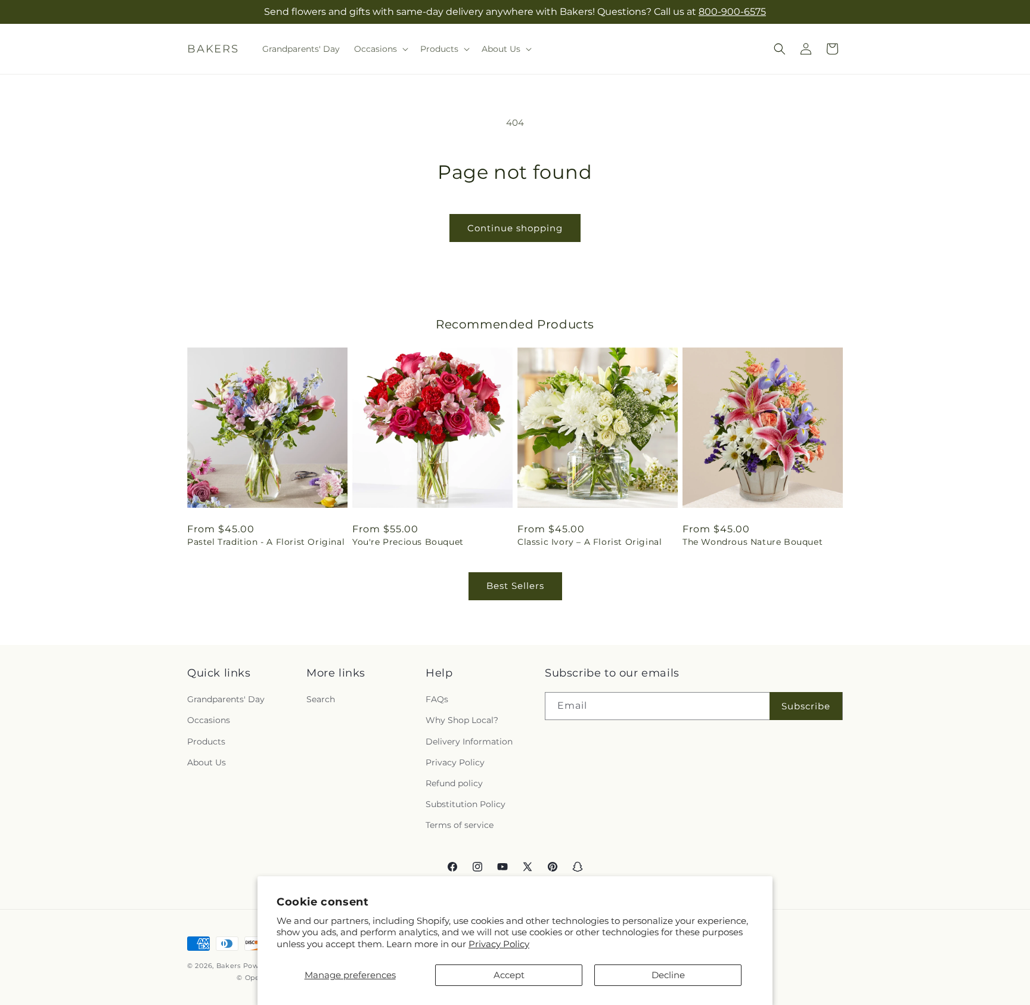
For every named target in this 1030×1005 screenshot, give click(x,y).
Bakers (228, 965)
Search (320, 699)
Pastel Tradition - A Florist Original (266, 541)
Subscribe (805, 706)
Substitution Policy (465, 804)
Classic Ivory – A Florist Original (589, 541)
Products (206, 741)
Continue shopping (515, 228)
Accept (509, 975)
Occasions (208, 720)
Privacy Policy (499, 944)
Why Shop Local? (462, 720)
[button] (380, 48)
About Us (206, 762)
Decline (668, 975)
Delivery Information (469, 741)
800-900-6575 (732, 11)
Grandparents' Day (226, 699)
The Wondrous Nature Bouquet (752, 541)
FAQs (437, 699)
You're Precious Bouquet (408, 541)
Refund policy (454, 783)
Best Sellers (515, 585)
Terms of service (460, 825)
